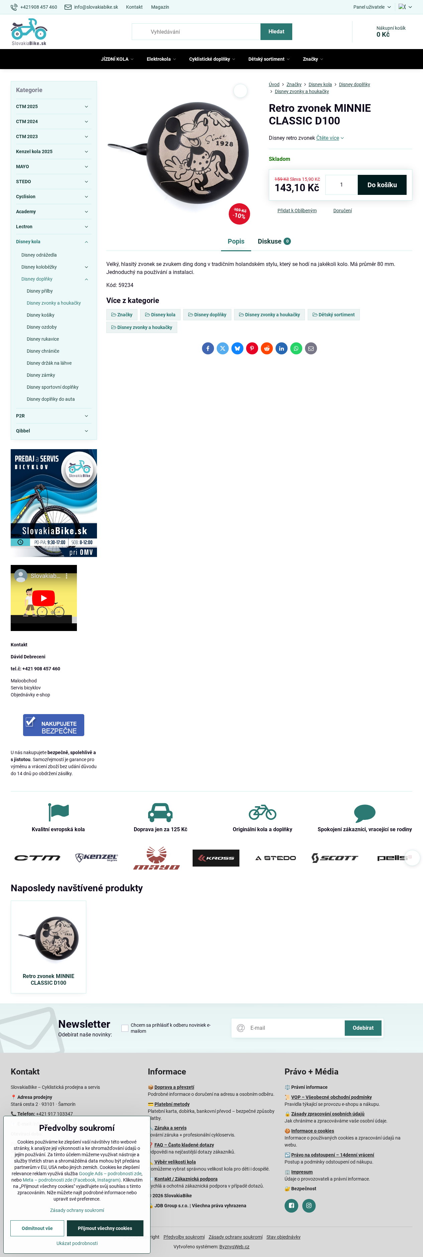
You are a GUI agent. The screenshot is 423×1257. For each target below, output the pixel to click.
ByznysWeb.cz (234, 1246)
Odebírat (363, 1028)
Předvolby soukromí (184, 1237)
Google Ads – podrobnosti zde (110, 1173)
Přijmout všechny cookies (105, 1228)
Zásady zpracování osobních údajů (327, 1114)
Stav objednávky (284, 1237)
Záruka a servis (170, 1128)
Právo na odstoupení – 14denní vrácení (332, 1155)
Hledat (276, 31)
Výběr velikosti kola (175, 1162)
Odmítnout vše (37, 1228)
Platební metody (172, 1104)
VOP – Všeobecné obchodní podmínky (331, 1097)
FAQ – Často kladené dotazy (184, 1145)
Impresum (302, 1172)
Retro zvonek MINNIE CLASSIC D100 (48, 979)
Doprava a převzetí (174, 1087)
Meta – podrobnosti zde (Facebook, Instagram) (72, 1180)
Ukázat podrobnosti (77, 1243)
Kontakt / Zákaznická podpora (186, 1179)
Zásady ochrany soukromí (235, 1237)
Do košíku (382, 185)
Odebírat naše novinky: (85, 1034)
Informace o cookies (312, 1131)
